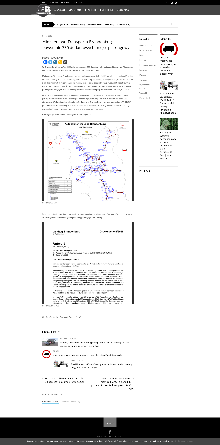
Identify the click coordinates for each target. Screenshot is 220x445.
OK (176, 441)
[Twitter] (50, 62)
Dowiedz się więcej (186, 441)
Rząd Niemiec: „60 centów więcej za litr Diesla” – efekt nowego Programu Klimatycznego (168, 103)
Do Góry (110, 423)
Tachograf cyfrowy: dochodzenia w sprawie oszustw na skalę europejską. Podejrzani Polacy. (95, 24)
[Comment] (65, 62)
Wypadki (143, 93)
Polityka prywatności (61, 3)
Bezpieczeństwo (68, 339)
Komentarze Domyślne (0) (70, 402)
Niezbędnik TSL (106, 9)
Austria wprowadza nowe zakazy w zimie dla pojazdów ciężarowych (87, 355)
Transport (76, 360)
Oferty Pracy (123, 9)
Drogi (56, 351)
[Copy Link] (60, 62)
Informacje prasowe (147, 65)
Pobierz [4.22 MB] (49, 203)
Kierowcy (143, 70)
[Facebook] (45, 62)
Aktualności (59, 9)
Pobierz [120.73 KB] (50, 306)
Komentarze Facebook (50, 402)
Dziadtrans (90, 9)
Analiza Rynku (75, 9)
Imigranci (143, 60)
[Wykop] (55, 62)
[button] (166, 24)
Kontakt (78, 3)
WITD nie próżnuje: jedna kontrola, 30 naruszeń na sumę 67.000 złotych (63, 380)
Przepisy (143, 75)
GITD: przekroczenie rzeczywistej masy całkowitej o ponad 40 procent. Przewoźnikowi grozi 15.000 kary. (112, 383)
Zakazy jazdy (145, 98)
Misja (44, 3)
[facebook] (172, 3)
